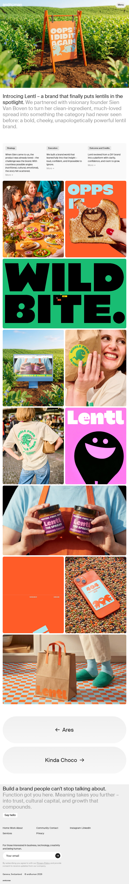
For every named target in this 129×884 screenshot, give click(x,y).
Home (6, 827)
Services (7, 833)
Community (42, 827)
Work (13, 827)
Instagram (75, 827)
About (19, 827)
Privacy (40, 833)
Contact (54, 827)
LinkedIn (86, 827)
